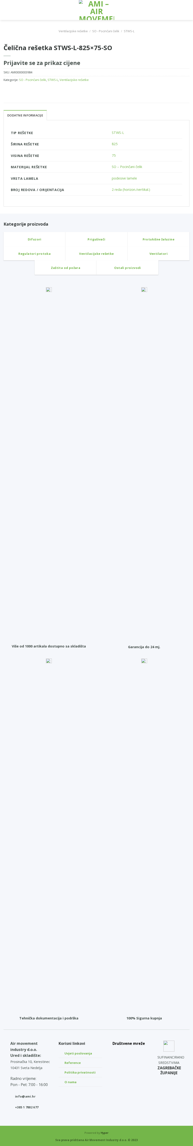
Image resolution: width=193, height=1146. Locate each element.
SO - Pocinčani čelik (105, 31)
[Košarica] (187, 10)
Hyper (105, 1132)
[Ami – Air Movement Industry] (96, 10)
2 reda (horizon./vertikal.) (131, 189)
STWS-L (129, 31)
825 (114, 144)
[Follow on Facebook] (128, 1074)
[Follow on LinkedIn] (128, 1052)
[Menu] (6, 10)
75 (114, 155)
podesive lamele (124, 178)
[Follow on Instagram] (128, 1063)
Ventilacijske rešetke (73, 31)
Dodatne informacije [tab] (25, 115)
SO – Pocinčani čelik (127, 166)
